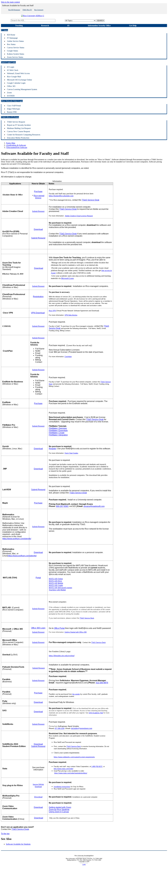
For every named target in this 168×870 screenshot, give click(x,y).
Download (38, 229)
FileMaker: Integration (58, 435)
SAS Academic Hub (96, 713)
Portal (38, 578)
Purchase (38, 191)
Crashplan (68, 356)
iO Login (10, 67)
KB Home (11, 35)
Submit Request (38, 211)
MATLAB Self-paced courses (60, 588)
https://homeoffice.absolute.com (61, 196)
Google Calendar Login (16, 83)
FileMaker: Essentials (58, 430)
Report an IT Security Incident (19, 125)
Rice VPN (52, 311)
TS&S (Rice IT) (27, 10)
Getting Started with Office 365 (76, 632)
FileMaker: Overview (58, 428)
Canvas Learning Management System (22, 89)
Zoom (9, 93)
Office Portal (59, 628)
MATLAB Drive (55, 581)
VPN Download (38, 313)
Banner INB (12, 112)
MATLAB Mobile (56, 583)
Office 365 (11, 86)
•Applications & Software (16, 145)
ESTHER (11, 96)
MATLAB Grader (56, 585)
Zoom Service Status (15, 57)
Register (52, 449)
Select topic (60, 20)
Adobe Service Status (15, 41)
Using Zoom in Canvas (59, 812)
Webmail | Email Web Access (18, 73)
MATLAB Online (56, 579)
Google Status (12, 51)
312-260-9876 (102, 683)
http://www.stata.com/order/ (63, 769)
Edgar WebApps (13, 109)
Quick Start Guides (71, 453)
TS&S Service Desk (90, 200)
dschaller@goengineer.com (81, 728)
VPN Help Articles (71, 315)
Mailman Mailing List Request (19, 128)
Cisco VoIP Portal (14, 106)
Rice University (38, 10)
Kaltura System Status (15, 54)
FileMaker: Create (56, 433)
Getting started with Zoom (60, 807)
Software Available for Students (18, 844)
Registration (38, 296)
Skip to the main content (10, 2)
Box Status (11, 44)
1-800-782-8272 (96, 766)
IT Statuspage (12, 38)
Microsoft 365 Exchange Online (19, 80)
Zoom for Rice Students (59, 809)
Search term (5, 20)
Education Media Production (18, 138)
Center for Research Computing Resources (23, 135)
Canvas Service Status (15, 48)
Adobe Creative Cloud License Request (79, 216)
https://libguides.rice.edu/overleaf (61, 656)
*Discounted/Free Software (16, 147)
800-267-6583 (62, 506)
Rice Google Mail (14, 77)
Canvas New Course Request (18, 131)
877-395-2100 (59, 728)
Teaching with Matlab (57, 590)
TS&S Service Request (16, 122)
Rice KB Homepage (14, 10)
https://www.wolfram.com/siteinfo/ (16, 539)
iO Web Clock (12, 70)
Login (84, 864)
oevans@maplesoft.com (94, 506)
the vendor (76, 694)
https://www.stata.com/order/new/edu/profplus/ (70, 773)
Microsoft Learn (67, 278)
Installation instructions (62, 787)
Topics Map (10, 143)
